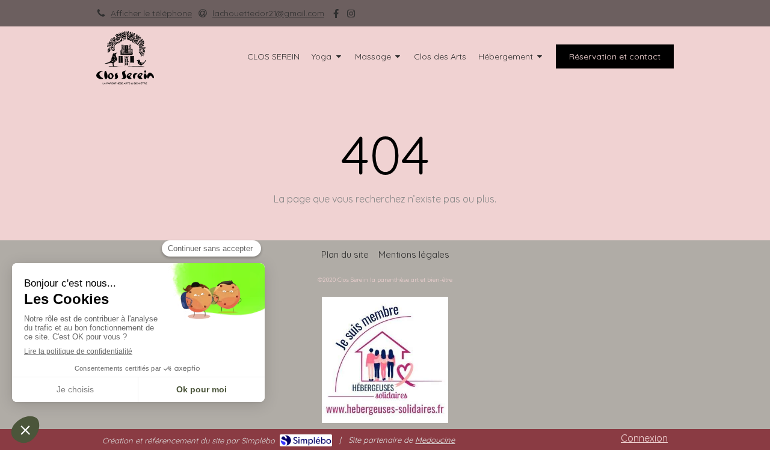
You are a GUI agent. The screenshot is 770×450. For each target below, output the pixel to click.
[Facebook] (336, 16)
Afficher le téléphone (151, 13)
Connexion (644, 438)
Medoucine (435, 440)
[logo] (125, 81)
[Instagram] (351, 16)
